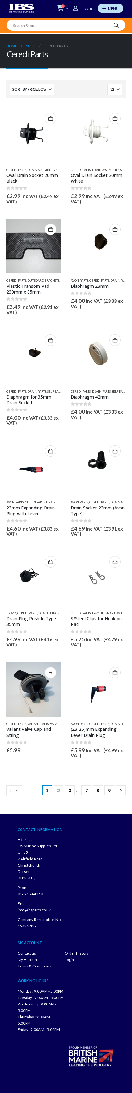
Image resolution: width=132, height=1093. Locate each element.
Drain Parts (120, 280)
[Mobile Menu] (110, 8)
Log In (88, 9)
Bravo (11, 613)
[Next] (121, 790)
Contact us (27, 953)
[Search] (116, 25)
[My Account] (76, 8)
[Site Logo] (21, 8)
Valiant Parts (38, 724)
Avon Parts (79, 280)
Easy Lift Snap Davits (108, 613)
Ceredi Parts (16, 170)
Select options (50, 672)
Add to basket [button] (50, 118)
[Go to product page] (33, 135)
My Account (28, 959)
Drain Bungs (56, 502)
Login (69, 959)
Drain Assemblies (41, 170)
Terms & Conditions (34, 966)
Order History (77, 953)
